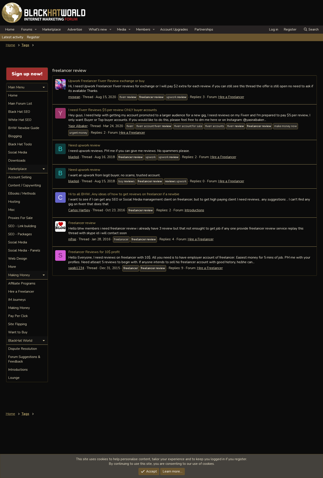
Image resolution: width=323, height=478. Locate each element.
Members (143, 29)
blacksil (73, 157)
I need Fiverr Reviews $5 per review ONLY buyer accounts (112, 110)
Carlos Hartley (79, 210)
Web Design (17, 258)
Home (10, 29)
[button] (36, 30)
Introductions (194, 210)
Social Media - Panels (24, 250)
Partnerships (203, 29)
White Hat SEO (19, 120)
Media (121, 29)
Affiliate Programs (21, 283)
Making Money (19, 308)
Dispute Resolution (22, 349)
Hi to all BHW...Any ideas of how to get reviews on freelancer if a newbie (123, 194)
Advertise (74, 29)
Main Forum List (20, 103)
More (12, 267)
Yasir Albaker (78, 126)
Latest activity (12, 37)
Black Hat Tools (20, 144)
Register (33, 37)
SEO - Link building (22, 226)
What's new (98, 29)
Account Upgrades (174, 29)
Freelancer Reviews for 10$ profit (94, 252)
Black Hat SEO (19, 111)
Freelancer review (82, 223)
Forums (26, 29)
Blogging (15, 136)
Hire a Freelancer (231, 97)
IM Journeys (17, 299)
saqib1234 (76, 268)
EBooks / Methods (22, 193)
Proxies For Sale (20, 218)
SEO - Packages (20, 234)
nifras (72, 239)
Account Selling (19, 177)
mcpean (74, 97)
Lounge (14, 378)
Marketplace (51, 29)
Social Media (17, 152)
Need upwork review (84, 145)
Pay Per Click (18, 316)
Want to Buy (17, 332)
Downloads (16, 160)
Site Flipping (17, 324)
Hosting (14, 201)
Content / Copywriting (24, 185)
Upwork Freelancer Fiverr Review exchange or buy (106, 80)
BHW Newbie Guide (23, 128)
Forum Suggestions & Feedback (24, 359)
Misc (11, 210)
